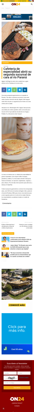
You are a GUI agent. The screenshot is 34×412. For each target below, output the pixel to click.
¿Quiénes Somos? (17, 403)
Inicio (3, 8)
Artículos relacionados (7, 233)
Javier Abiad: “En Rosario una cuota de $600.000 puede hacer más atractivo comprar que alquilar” (21, 247)
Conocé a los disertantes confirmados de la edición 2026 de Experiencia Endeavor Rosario (20, 239)
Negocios (7, 8)
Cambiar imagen (23, 377)
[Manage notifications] (3, 408)
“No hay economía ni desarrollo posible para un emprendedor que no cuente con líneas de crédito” (20, 254)
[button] (32, 4)
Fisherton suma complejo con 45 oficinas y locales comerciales (25, 226)
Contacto (17, 406)
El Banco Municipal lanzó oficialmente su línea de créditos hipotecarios (8, 226)
